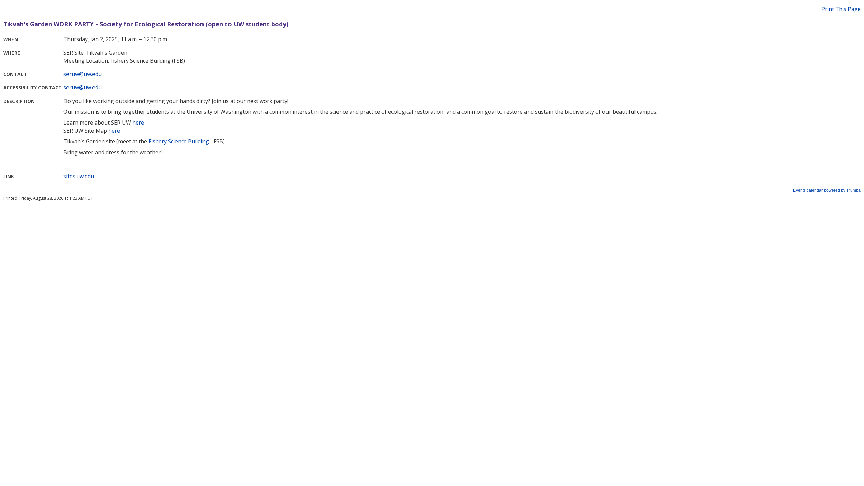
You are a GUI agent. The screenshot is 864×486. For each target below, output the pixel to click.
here (138, 122)
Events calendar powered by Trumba (827, 190)
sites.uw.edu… (80, 176)
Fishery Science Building (178, 141)
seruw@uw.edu (82, 74)
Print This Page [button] (841, 9)
